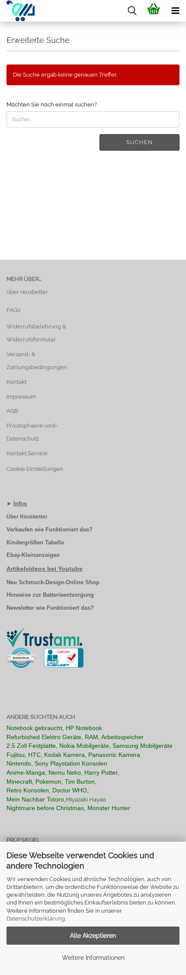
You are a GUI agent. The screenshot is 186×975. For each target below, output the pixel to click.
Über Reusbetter (27, 517)
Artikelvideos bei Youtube (44, 568)
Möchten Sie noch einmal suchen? (51, 104)
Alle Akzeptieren (93, 935)
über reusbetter (27, 292)
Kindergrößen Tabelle (35, 542)
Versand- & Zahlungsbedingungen (36, 360)
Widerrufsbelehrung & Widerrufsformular (36, 333)
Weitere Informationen (93, 957)
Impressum (21, 396)
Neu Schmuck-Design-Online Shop (52, 582)
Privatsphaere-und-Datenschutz (32, 432)
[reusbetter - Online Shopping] (17, 11)
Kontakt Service (27, 453)
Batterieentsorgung (68, 595)
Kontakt (16, 382)
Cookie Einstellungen (34, 469)
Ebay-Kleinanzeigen (33, 555)
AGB (12, 411)
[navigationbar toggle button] (175, 11)
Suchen (139, 142)
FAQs (13, 310)
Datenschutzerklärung (35, 918)
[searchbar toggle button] (132, 11)
